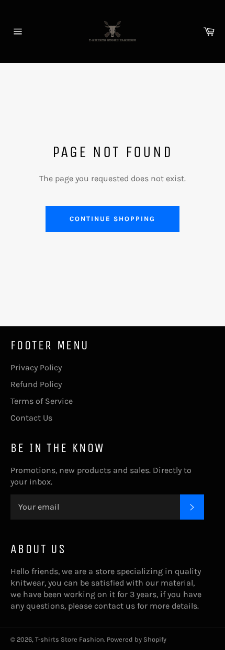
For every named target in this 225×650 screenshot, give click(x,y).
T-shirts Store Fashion (69, 639)
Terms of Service (41, 401)
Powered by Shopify (136, 639)
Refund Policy (36, 384)
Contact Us (31, 418)
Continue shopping (112, 219)
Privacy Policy (36, 367)
